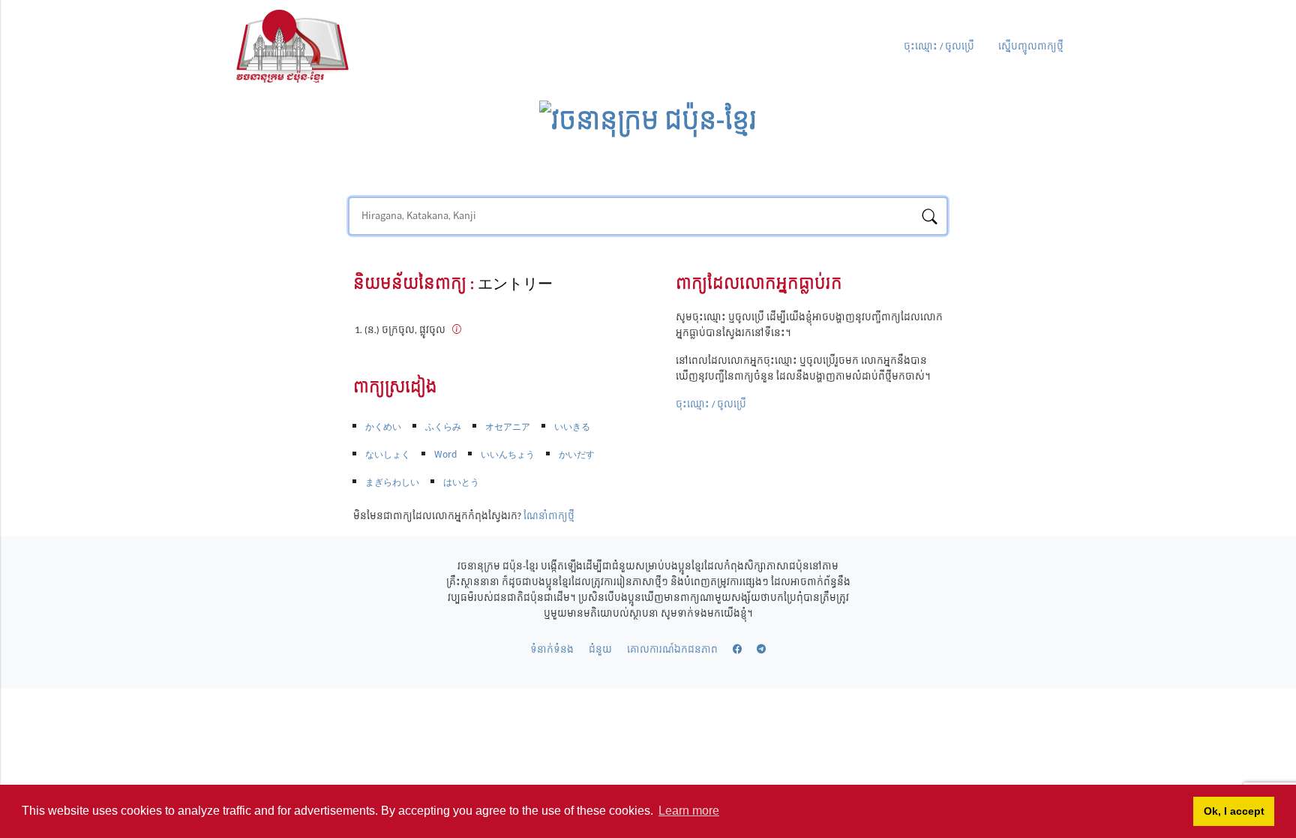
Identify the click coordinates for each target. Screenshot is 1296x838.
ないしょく (387, 454)
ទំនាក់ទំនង (552, 649)
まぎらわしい (392, 482)
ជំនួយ (600, 649)
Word (445, 454)
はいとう (461, 482)
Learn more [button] (688, 810)
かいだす (577, 454)
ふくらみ (443, 427)
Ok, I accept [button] (1234, 811)
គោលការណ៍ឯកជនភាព (672, 649)
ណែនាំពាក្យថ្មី (549, 516)
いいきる (572, 427)
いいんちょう (508, 454)
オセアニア (507, 427)
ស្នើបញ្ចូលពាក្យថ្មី (1031, 47)
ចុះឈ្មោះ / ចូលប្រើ (939, 47)
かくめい (383, 427)
